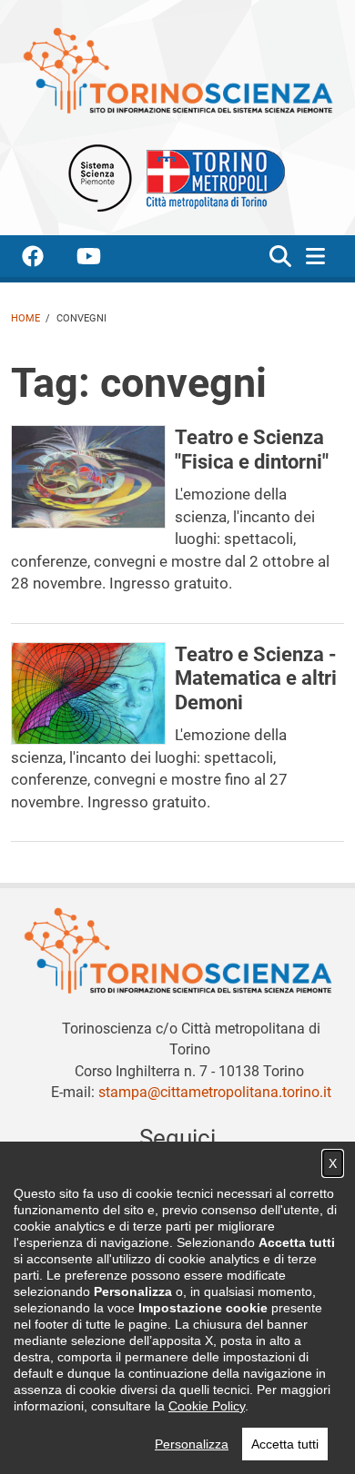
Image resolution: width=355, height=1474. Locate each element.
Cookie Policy (206, 1406)
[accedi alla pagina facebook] (47, 259)
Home (25, 318)
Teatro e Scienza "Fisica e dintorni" (252, 449)
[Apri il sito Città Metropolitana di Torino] (211, 176)
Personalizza (191, 1444)
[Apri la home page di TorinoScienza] (177, 69)
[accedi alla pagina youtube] (103, 259)
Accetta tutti (285, 1444)
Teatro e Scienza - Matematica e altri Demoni (256, 678)
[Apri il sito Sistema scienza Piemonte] (100, 176)
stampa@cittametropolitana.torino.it (214, 1092)
